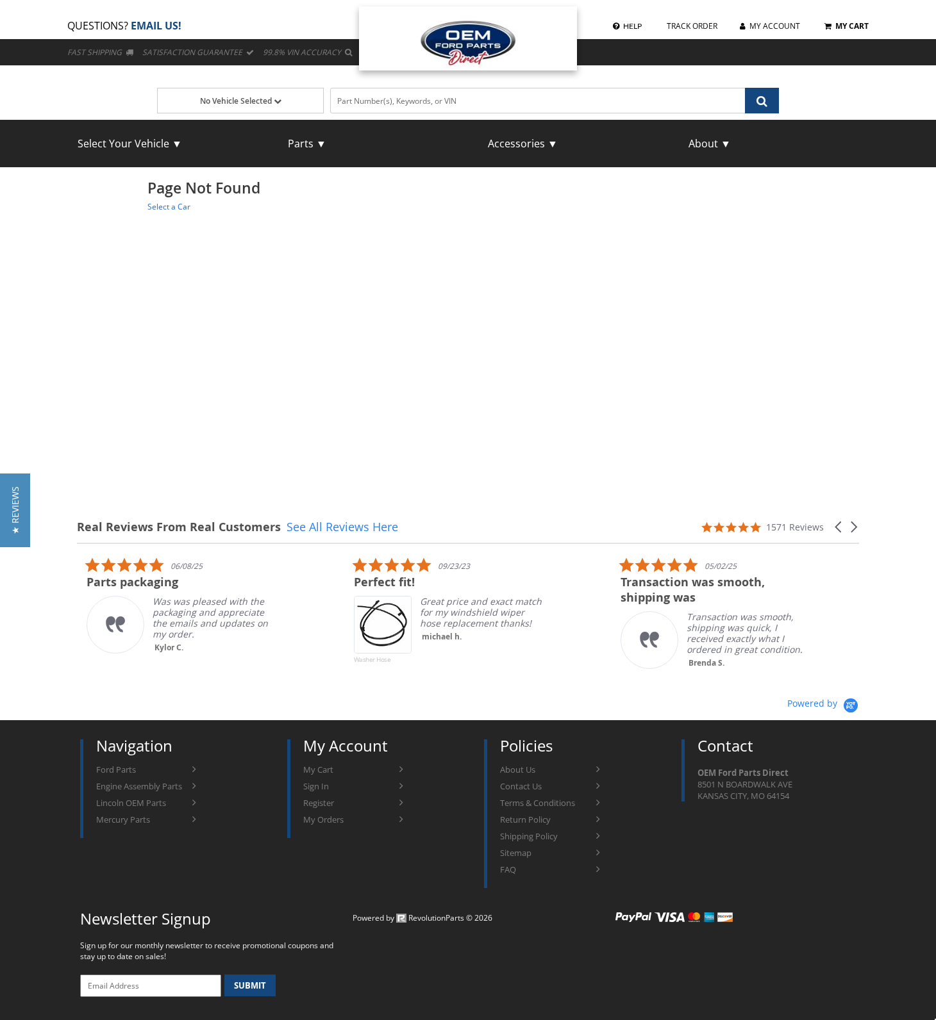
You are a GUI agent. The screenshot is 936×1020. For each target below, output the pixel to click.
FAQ (508, 869)
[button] (839, 527)
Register (318, 803)
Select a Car (168, 206)
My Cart (318, 769)
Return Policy (525, 819)
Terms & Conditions (537, 803)
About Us (517, 769)
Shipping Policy (529, 836)
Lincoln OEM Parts (131, 803)
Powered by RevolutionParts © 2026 (422, 917)
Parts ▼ (307, 143)
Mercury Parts (123, 819)
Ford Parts (116, 769)
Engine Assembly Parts (139, 786)
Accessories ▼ (523, 143)
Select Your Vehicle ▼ (130, 143)
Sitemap (515, 853)
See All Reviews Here (342, 526)
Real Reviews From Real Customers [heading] (179, 527)
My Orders (323, 819)
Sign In (316, 786)
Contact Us (521, 786)
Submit (250, 985)
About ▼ (710, 143)
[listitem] (173, 605)
